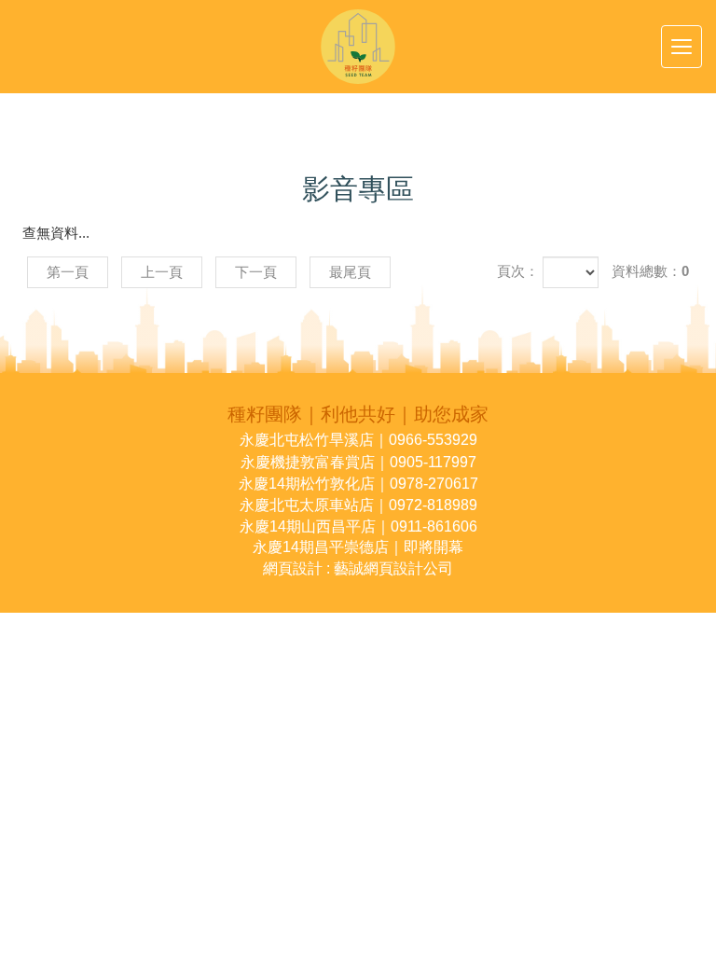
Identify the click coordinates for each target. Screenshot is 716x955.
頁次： (518, 271)
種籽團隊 (358, 46)
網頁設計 (293, 568)
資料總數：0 (650, 271)
